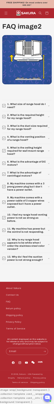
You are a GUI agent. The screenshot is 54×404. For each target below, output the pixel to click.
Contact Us (12, 294)
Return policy (13, 308)
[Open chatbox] (47, 398)
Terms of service (20, 382)
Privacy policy (39, 378)
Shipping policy (14, 315)
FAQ (8, 301)
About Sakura (13, 288)
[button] (6, 13)
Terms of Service (15, 328)
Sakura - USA (25, 374)
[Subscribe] (44, 351)
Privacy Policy (13, 321)
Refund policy (24, 378)
